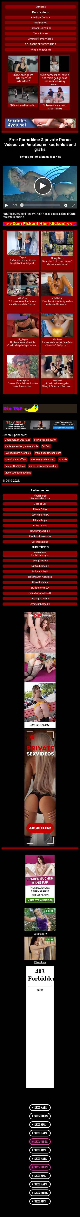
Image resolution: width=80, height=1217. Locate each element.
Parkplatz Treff (40, 571)
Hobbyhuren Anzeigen (40, 577)
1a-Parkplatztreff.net (16, 459)
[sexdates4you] (41, 123)
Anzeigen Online (40, 598)
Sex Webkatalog (40, 542)
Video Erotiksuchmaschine (43, 466)
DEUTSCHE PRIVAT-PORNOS (40, 44)
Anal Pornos (40, 22)
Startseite (41, 7)
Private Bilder (40, 509)
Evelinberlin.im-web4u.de (18, 453)
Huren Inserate (40, 582)
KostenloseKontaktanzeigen (40, 554)
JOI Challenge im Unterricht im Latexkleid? (23, 78)
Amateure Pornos (40, 17)
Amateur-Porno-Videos (40, 39)
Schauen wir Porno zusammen (54, 107)
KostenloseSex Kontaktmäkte (40, 497)
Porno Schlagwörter (40, 49)
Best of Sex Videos (15, 466)
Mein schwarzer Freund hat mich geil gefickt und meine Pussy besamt (54, 79)
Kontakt (63, 459)
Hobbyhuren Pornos (40, 28)
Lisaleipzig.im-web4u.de (17, 439)
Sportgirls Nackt (40, 514)
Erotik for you (40, 525)
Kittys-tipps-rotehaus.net (48, 453)
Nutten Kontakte (40, 566)
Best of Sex (40, 504)
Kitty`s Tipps (40, 520)
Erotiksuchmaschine (40, 536)
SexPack (46, 446)
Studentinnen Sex (40, 587)
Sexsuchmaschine (40, 531)
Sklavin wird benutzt (23, 105)
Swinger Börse (40, 560)
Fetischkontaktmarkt (40, 593)
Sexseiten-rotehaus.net (42, 459)
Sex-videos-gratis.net (45, 439)
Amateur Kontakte (40, 604)
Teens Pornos (40, 33)
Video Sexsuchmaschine (18, 472)
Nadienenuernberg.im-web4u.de (21, 446)
